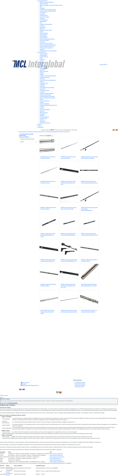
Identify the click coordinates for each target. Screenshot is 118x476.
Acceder (102, 64)
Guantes (42, 102)
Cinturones (42, 89)
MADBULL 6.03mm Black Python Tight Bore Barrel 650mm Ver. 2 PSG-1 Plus (68, 286)
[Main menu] (35, 64)
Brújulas (42, 74)
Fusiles (41, 61)
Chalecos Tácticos (44, 83)
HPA (41, 22)
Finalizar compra (4, 395)
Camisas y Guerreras (45, 77)
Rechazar (6, 403)
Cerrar (1, 397)
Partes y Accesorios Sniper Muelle (48, 45)
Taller (39, 124)
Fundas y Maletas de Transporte (47, 96)
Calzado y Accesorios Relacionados (48, 75)
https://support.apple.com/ (56, 460)
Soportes (42, 49)
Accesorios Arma (44, 68)
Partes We (42, 42)
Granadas (42, 18)
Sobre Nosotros (25, 382)
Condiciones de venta (80, 382)
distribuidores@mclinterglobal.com (30, 385)
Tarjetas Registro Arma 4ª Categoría (48, 50)
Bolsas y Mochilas (44, 71)
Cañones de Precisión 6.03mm (63, 131)
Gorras (41, 99)
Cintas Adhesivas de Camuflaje (47, 87)
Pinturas (42, 120)
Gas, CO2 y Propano (44, 17)
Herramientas (43, 21)
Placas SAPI (42, 121)
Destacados (40, 127)
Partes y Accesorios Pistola (46, 43)
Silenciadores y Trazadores (46, 47)
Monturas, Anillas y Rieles (46, 30)
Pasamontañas (43, 118)
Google (8, 471)
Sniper (41, 64)
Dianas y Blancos (44, 15)
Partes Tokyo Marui (44, 40)
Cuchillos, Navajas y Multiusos (47, 93)
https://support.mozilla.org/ (56, 455)
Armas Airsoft (41, 52)
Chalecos (42, 81)
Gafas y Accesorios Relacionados (47, 97)
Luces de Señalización (45, 109)
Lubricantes (42, 27)
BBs (41, 6)
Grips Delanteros (44, 20)
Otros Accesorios (44, 33)
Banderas (42, 70)
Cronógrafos (43, 12)
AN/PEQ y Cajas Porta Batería (46, 2)
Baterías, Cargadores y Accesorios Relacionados (51, 5)
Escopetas (42, 59)
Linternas (42, 25)
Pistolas (42, 62)
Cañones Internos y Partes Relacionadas (46, 131)
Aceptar (2, 403)
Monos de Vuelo (44, 112)
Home (19, 131)
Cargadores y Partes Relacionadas (48, 9)
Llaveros (42, 108)
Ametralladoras (43, 55)
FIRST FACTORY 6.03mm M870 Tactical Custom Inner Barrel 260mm (47, 312)
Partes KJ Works (43, 37)
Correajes (42, 92)
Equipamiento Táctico (43, 67)
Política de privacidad (80, 385)
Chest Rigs (42, 86)
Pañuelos (42, 115)
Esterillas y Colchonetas (45, 95)
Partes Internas (43, 36)
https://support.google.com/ (56, 453)
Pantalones (42, 114)
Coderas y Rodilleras (44, 90)
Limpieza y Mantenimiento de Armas (48, 105)
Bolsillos (42, 72)
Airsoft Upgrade (43, 53)
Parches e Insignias (44, 117)
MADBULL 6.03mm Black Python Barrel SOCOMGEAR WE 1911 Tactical (48, 235)
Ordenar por (42, 135)
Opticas (42, 31)
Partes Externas (43, 34)
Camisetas (42, 78)
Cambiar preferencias (13, 403)
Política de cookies (79, 386)
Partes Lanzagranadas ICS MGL (47, 39)
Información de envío (80, 383)
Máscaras (42, 28)
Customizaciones (44, 56)
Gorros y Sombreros (44, 100)
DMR (41, 58)
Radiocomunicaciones (45, 122)
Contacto (24, 384)
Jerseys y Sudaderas (44, 103)
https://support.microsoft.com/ (57, 456)
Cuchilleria (42, 14)
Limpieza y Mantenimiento (46, 24)
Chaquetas (42, 84)
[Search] (104, 64)
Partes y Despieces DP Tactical (47, 46)
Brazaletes (42, 8)
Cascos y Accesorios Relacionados (48, 11)
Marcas (39, 125)
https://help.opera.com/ (55, 458)
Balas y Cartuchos (44, 3)
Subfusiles (42, 65)
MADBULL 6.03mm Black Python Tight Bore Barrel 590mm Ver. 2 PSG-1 (68, 183)
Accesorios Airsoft (42, 0)
